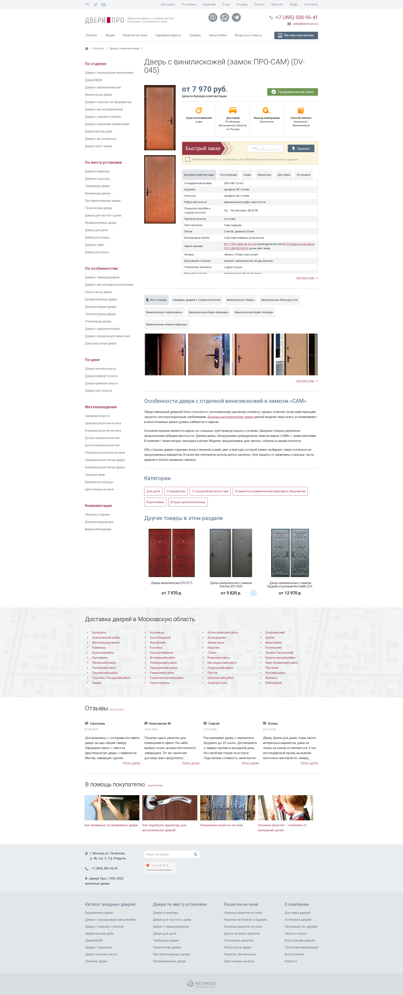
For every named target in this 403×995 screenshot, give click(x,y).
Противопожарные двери (102, 200)
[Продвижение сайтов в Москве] (201, 984)
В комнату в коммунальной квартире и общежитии (270, 491)
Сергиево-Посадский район (111, 677)
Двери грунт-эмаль (98, 146)
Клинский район (219, 657)
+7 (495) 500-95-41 (297, 17)
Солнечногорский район (166, 677)
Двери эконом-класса (100, 368)
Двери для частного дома (103, 215)
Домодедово (217, 637)
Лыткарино (100, 657)
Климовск (99, 647)
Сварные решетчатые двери (105, 460)
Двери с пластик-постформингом (108, 102)
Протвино (272, 667)
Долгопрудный (160, 637)
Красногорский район (280, 657)
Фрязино (271, 677)
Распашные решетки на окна (105, 452)
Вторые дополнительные (188, 502)
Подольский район (220, 667)
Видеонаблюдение (98, 529)
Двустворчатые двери (100, 343)
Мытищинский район (222, 662)
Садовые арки (95, 474)
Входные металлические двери (230, 417)
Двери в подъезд (97, 178)
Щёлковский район (221, 677)
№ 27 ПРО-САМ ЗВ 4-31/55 (240, 244)
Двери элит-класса (98, 390)
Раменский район (162, 672)
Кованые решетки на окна (103, 430)
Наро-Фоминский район (281, 662)
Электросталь (217, 683)
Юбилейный (273, 683)
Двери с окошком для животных (107, 336)
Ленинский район (104, 662)
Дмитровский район (106, 637)
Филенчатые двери (98, 94)
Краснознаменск (161, 652)
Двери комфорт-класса (101, 376)
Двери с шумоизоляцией (102, 328)
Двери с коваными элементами (107, 124)
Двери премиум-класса (101, 383)
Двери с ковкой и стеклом (103, 116)
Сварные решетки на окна (103, 423)
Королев (214, 647)
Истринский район (162, 657)
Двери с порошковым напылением (109, 72)
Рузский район (275, 672)
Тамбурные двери (97, 186)
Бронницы (157, 632)
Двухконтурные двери (100, 306)
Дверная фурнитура (99, 522)
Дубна (269, 637)
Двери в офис (94, 244)
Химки (96, 683)
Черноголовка (160, 683)
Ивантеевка (273, 642)
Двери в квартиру (97, 171)
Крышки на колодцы (99, 482)
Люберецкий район (163, 662)
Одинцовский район (164, 667)
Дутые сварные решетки (102, 438)
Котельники (273, 647)
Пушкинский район (105, 672)
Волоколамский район (223, 632)
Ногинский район (104, 667)
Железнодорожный (105, 642)
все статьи (155, 785)
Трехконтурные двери (100, 314)
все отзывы (117, 709)
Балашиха (99, 632)
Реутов (212, 672)
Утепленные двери (98, 321)
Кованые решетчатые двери (105, 467)
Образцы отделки (97, 514)
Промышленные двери (100, 222)
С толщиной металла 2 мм (210, 491)
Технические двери (98, 208)
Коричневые (155, 502)
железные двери (97, 883)
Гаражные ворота (97, 416)
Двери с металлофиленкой (104, 109)
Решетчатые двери (98, 292)
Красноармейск (103, 652)
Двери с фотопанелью (100, 138)
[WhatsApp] (224, 17)
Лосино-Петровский (279, 652)
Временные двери (97, 193)
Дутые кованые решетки (102, 445)
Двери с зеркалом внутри (103, 87)
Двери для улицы (97, 237)
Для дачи (153, 491)
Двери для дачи (96, 230)
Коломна (156, 647)
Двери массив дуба (98, 131)
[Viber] (213, 17)
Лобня (212, 652)
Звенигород (216, 642)
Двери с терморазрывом (102, 277)
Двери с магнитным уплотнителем (109, 284)
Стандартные (176, 491)
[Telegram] (236, 17)
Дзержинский (275, 632)
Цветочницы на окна (99, 489)
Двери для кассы (97, 252)
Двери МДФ (93, 80)
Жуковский (157, 642)
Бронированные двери (101, 299)
